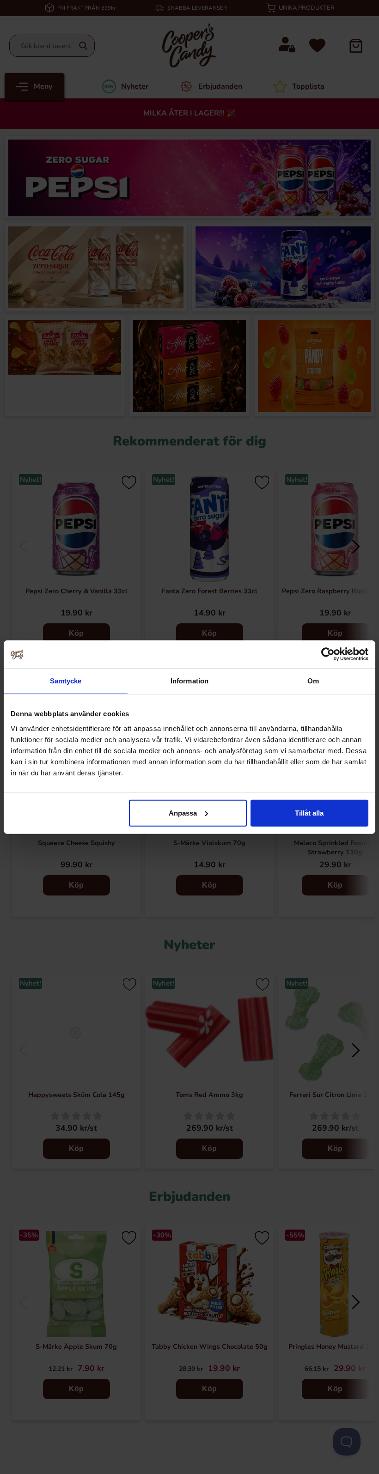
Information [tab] (189, 681)
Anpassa (183, 812)
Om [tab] (313, 681)
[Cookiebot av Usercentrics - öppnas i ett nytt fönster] (327, 654)
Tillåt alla (309, 812)
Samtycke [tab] (66, 681)
